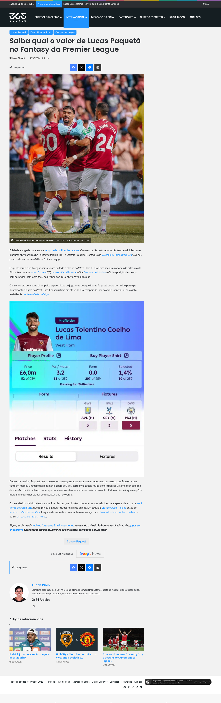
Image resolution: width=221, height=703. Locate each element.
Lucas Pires (17, 58)
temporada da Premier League (62, 250)
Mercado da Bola (102, 17)
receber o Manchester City (24, 512)
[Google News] (90, 554)
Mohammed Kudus (95, 272)
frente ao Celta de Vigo (36, 294)
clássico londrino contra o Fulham (117, 512)
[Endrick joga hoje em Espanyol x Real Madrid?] (30, 639)
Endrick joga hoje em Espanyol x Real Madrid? (29, 656)
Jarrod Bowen (38, 272)
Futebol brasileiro (47, 17)
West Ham (108, 254)
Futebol (52, 682)
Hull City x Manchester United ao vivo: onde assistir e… (76, 656)
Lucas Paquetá (18, 32)
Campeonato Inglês (65, 32)
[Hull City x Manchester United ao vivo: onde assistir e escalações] (77, 639)
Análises (195, 17)
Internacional (75, 17)
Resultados (177, 17)
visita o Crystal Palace (114, 507)
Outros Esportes (151, 17)
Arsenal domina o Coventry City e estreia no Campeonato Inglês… (123, 658)
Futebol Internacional (40, 32)
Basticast (114, 682)
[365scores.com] (17, 17)
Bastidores (126, 17)
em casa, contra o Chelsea (31, 516)
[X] (34, 606)
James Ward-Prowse (64, 272)
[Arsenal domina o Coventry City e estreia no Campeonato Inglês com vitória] (123, 639)
